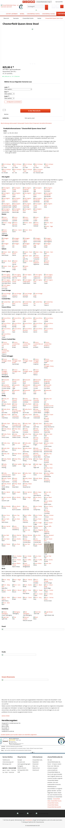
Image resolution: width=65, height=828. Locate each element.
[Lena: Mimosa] (28, 535)
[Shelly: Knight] (38, 443)
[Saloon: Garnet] (17, 261)
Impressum (35, 770)
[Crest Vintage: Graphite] (6, 294)
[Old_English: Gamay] (6, 188)
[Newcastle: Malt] (17, 391)
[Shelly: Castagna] (49, 410)
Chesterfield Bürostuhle (54, 807)
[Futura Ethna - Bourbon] (28, 329)
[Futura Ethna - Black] (38, 324)
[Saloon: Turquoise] (38, 256)
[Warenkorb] (62, 6)
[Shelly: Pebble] (6, 459)
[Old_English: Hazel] (17, 194)
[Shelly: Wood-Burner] (28, 484)
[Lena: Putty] (49, 548)
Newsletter (35, 762)
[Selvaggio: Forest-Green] (38, 239)
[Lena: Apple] (17, 492)
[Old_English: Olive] (49, 204)
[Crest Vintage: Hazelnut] (17, 294)
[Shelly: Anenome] (38, 399)
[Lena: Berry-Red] (38, 498)
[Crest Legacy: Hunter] (17, 280)
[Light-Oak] (6, 617)
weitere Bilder (6, 716)
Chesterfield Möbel (52, 805)
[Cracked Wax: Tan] (38, 302)
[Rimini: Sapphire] (6, 230)
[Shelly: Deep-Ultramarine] (49, 424)
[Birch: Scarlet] (6, 590)
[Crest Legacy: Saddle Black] (28, 280)
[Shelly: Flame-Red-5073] (49, 429)
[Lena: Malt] (6, 535)
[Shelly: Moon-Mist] (28, 449)
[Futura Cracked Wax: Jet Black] (38, 344)
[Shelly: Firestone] (28, 429)
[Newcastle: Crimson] (28, 385)
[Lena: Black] (49, 497)
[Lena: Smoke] (28, 556)
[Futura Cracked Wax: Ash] (6, 344)
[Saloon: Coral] (6, 266)
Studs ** (6, 96)
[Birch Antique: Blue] (6, 165)
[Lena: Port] (28, 544)
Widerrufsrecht (22, 768)
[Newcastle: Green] (6, 391)
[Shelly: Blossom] (38, 404)
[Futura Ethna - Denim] (38, 329)
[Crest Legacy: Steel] (38, 280)
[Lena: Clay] (17, 515)
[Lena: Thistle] (17, 560)
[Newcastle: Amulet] (17, 380)
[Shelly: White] (38, 478)
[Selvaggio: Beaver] (28, 244)
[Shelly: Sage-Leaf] (38, 465)
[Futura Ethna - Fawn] (17, 329)
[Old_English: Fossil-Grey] (28, 204)
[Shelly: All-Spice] (6, 399)
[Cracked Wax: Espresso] (28, 302)
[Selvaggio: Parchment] (17, 239)
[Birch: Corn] (17, 585)
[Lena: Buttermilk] (28, 507)
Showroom (36, 123)
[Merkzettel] (53, 6)
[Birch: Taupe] (38, 590)
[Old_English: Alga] (38, 188)
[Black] (38, 617)
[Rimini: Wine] (28, 230)
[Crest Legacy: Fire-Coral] (6, 286)
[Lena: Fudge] (38, 522)
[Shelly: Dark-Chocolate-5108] (17, 424)
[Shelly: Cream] (49, 414)
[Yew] (17, 617)
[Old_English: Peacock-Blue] (6, 209)
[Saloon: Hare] (49, 252)
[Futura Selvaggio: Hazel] (49, 360)
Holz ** (6, 92)
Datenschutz (36, 768)
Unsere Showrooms (8, 677)
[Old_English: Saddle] (6, 194)
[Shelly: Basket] (6, 404)
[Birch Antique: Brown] (6, 170)
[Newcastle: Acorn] (6, 380)
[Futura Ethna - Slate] (17, 319)
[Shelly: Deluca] (6, 429)
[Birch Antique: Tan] (17, 170)
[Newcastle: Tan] (49, 391)
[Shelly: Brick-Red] (6, 410)
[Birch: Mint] (6, 603)
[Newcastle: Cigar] (17, 385)
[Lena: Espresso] (28, 519)
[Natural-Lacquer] (28, 618)
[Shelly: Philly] (17, 459)
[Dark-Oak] (39, 612)
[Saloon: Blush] (6, 261)
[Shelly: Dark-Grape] (28, 424)
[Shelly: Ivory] (6, 443)
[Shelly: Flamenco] (38, 429)
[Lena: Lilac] (28, 530)
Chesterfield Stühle (52, 803)
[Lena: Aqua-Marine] (38, 493)
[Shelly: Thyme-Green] (6, 479)
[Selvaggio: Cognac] (28, 239)
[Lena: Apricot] (28, 492)
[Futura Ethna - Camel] (49, 329)
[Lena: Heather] (38, 526)
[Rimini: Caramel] (17, 218)
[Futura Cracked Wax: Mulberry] (49, 344)
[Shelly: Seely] (49, 464)
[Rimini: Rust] (49, 222)
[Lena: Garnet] (6, 526)
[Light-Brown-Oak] (49, 612)
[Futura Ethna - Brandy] (17, 324)
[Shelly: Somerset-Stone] (6, 474)
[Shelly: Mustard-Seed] (49, 449)
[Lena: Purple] (38, 544)
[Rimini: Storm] (17, 230)
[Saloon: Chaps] (17, 267)
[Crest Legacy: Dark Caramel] (49, 275)
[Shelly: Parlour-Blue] (38, 454)
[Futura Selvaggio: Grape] (28, 360)
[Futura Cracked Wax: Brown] (17, 344)
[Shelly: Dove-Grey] (17, 429)
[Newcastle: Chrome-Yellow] (6, 385)
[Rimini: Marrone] (17, 223)
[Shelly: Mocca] (17, 448)
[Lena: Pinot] (17, 544)
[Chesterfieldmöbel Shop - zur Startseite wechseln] (10, 6)
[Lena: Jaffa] (49, 526)
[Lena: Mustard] (49, 535)
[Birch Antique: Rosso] (28, 165)
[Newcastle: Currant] (38, 385)
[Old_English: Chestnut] (17, 199)
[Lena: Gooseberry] (17, 527)
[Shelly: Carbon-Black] (38, 410)
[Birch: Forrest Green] (49, 598)
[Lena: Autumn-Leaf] (6, 498)
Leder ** (6, 87)
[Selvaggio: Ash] (17, 244)
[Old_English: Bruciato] (49, 199)
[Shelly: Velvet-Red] (28, 479)
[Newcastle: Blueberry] (38, 380)
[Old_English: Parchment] (49, 188)
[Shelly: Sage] (28, 464)
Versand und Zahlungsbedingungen (24, 763)
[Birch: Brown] (17, 597)
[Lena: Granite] (28, 526)
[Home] (2, 14)
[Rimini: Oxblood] (38, 223)
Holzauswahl (21, 123)
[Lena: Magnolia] (49, 530)
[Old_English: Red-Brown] (38, 199)
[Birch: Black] (38, 585)
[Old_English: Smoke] (17, 188)
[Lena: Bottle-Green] (49, 501)
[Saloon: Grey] (38, 252)
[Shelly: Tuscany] (17, 479)
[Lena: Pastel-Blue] (49, 539)
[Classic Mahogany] (7, 612)
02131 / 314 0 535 (9, 768)
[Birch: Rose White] (28, 591)
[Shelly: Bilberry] (17, 404)
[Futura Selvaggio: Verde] (28, 370)
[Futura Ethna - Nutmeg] (6, 324)
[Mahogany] (17, 612)
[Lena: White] (38, 563)
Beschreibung (5, 123)
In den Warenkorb (34, 111)
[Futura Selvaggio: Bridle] (6, 360)
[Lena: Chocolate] (49, 510)
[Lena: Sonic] (38, 556)
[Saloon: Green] (28, 261)
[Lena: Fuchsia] (49, 519)
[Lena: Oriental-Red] (38, 539)
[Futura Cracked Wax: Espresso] (28, 344)
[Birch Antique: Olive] (17, 165)
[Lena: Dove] (17, 519)
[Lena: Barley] (17, 497)
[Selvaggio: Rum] (6, 239)
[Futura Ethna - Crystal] (49, 319)
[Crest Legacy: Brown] (28, 275)
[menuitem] (37, 7)
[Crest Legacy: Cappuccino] (38, 275)
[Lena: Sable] (6, 560)
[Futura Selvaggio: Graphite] (38, 360)
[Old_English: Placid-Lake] (17, 209)
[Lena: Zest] (49, 563)
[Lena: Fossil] (38, 519)
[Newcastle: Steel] (38, 391)
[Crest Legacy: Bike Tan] (17, 275)
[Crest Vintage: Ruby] (38, 294)
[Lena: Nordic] (17, 539)
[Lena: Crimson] (49, 515)
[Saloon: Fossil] (28, 252)
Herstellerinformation (45, 123)
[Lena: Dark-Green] (6, 519)
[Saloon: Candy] (28, 267)
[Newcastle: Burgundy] (49, 380)
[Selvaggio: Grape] (49, 244)
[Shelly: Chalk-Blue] (6, 415)
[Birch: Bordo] (28, 585)
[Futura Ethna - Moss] (38, 319)
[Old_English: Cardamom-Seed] (6, 204)
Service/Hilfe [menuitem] (59, 2)
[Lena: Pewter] (6, 544)
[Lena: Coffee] (28, 515)
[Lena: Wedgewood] (28, 564)
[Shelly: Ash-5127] (49, 399)
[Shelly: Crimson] (49, 419)
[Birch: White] (49, 594)
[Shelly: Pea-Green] (49, 454)
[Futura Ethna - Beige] (6, 319)
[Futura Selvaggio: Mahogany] (6, 371)
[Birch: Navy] (6, 579)
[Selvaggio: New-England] (49, 239)
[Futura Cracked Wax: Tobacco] (6, 350)
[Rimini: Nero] (28, 222)
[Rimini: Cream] (38, 218)
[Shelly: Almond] (17, 399)
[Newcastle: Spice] (28, 391)
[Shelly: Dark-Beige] (6, 424)
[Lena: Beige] (28, 497)
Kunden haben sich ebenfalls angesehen (25, 734)
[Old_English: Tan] (28, 194)
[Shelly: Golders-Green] (17, 435)
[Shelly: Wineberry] (49, 479)
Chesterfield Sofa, (37, 760)
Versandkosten (28, 820)
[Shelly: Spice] (17, 473)
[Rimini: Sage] (49, 226)
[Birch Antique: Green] (49, 165)
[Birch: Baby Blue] (6, 585)
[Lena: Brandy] (6, 506)
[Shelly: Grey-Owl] (28, 435)
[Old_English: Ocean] (38, 204)
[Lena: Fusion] (49, 522)
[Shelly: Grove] (38, 434)
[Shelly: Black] (28, 404)
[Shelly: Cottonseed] (38, 415)
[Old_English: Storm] (38, 209)
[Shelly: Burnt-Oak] (28, 410)
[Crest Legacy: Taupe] (49, 280)
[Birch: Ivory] (38, 597)
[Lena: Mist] (38, 535)
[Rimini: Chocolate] (28, 218)
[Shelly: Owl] (6, 453)
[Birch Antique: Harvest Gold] (38, 170)
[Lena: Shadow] (17, 556)
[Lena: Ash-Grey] (49, 493)
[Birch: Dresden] (38, 580)
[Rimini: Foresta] (49, 218)
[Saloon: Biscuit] (49, 256)
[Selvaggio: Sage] (38, 244)
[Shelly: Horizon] (38, 438)
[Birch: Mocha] (28, 579)
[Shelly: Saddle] (17, 464)
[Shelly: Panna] (17, 453)
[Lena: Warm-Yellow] (17, 564)
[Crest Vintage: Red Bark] (28, 294)
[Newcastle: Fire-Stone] (49, 385)
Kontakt (20, 760)
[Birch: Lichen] (49, 590)
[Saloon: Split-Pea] (28, 256)
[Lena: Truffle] (38, 560)
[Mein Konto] (57, 6)
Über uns (35, 766)
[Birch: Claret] (28, 597)
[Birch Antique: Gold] (28, 170)
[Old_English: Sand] (6, 199)
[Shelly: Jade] (17, 443)
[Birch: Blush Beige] (49, 585)
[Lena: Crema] (38, 515)
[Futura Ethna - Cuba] (28, 319)
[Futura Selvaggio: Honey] (49, 365)
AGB (19, 772)
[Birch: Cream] (38, 594)
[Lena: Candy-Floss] (38, 507)
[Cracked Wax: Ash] (6, 302)
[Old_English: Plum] (28, 209)
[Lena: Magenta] (38, 530)
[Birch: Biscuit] (17, 590)
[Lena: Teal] (49, 556)
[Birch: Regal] (17, 579)
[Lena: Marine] (17, 535)
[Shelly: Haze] (49, 434)
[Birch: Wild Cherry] (6, 598)
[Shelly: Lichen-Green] (49, 443)
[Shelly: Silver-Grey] (49, 468)
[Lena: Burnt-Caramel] (17, 507)
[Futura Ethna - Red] (28, 324)
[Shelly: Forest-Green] (6, 435)
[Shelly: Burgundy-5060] (17, 410)
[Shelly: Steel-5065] (28, 474)
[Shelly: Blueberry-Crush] (49, 404)
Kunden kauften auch (7, 734)
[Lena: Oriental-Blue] (28, 539)
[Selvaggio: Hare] (6, 244)
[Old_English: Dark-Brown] (49, 194)
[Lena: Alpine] (6, 492)
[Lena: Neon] (6, 539)
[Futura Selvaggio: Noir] (17, 370)
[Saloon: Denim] (17, 252)
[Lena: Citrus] (6, 515)
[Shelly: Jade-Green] (28, 443)
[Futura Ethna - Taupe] (6, 334)
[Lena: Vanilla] (49, 560)
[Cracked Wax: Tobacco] (49, 302)
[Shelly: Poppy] (38, 459)
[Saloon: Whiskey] (49, 261)
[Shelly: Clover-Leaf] (28, 415)
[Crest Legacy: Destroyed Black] (6, 280)
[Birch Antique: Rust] (38, 165)
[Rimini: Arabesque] (6, 218)
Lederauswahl (13, 123)
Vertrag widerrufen (23, 770)
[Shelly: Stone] (38, 473)
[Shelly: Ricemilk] (49, 459)
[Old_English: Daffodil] (17, 204)
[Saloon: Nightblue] (38, 261)
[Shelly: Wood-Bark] (17, 484)
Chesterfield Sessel (56, 801)
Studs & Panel (29, 123)
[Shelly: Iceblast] (49, 438)
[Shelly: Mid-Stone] (6, 449)
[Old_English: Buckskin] (28, 199)
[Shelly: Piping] (28, 459)
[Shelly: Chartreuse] (17, 415)
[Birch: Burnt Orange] (49, 580)
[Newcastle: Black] (28, 380)
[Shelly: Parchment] (28, 454)
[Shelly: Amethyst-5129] (28, 399)
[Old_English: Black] (38, 194)
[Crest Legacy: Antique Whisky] (6, 275)
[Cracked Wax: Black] (17, 302)
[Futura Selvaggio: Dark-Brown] (17, 360)
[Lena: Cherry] (49, 506)
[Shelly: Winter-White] (6, 484)
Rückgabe (20, 766)
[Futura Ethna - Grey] (6, 329)
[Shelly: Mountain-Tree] (38, 449)
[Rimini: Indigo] (6, 222)
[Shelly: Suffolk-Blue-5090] (49, 474)
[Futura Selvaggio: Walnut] (38, 371)
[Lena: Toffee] (28, 560)
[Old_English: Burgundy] (28, 188)
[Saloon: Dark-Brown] (6, 252)
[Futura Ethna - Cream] (49, 324)
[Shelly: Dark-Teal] (38, 424)
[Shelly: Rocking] (6, 465)
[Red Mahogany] (28, 612)
